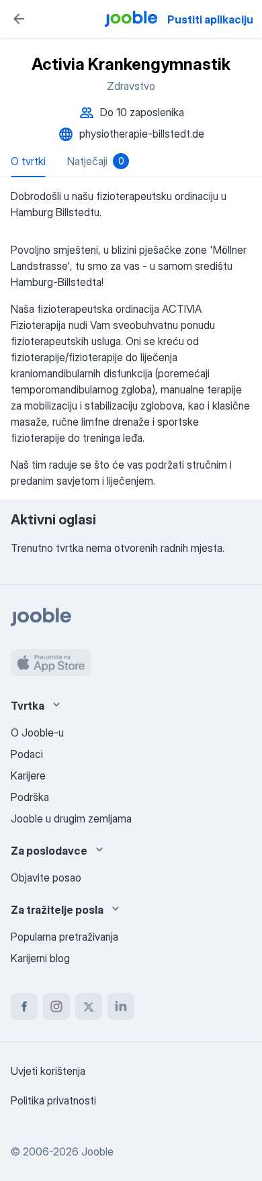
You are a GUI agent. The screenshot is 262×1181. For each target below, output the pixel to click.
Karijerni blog (40, 958)
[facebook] (24, 1006)
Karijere (28, 775)
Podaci (27, 754)
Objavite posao (46, 877)
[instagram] (56, 1006)
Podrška (30, 797)
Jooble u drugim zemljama (71, 818)
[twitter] (88, 1006)
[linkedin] (120, 1006)
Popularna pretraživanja (64, 936)
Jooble (97, 1151)
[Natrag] (18, 18)
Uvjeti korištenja (48, 1071)
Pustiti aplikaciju (210, 19)
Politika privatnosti (53, 1100)
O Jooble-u (37, 732)
